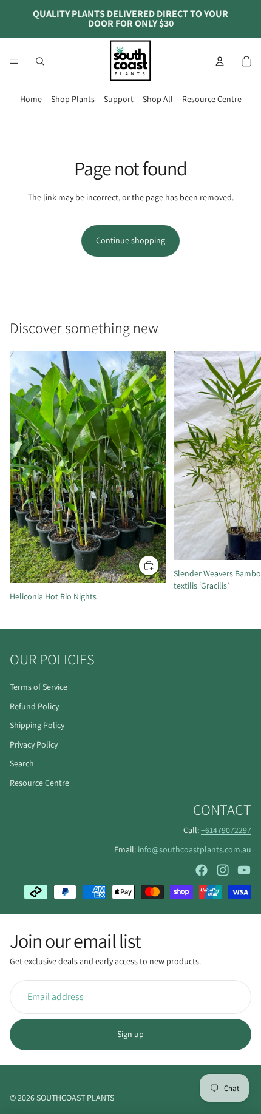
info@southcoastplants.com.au (194, 848)
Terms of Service (38, 686)
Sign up (130, 1033)
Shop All (158, 98)
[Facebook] (201, 870)
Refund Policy (34, 705)
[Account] (219, 61)
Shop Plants (73, 98)
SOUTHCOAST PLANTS (75, 1097)
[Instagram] (222, 870)
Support (119, 98)
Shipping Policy (37, 725)
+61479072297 (226, 829)
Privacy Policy (34, 743)
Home (31, 98)
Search (22, 763)
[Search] (40, 61)
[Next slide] (238, 479)
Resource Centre (212, 98)
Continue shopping (130, 240)
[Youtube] (244, 870)
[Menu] (14, 61)
